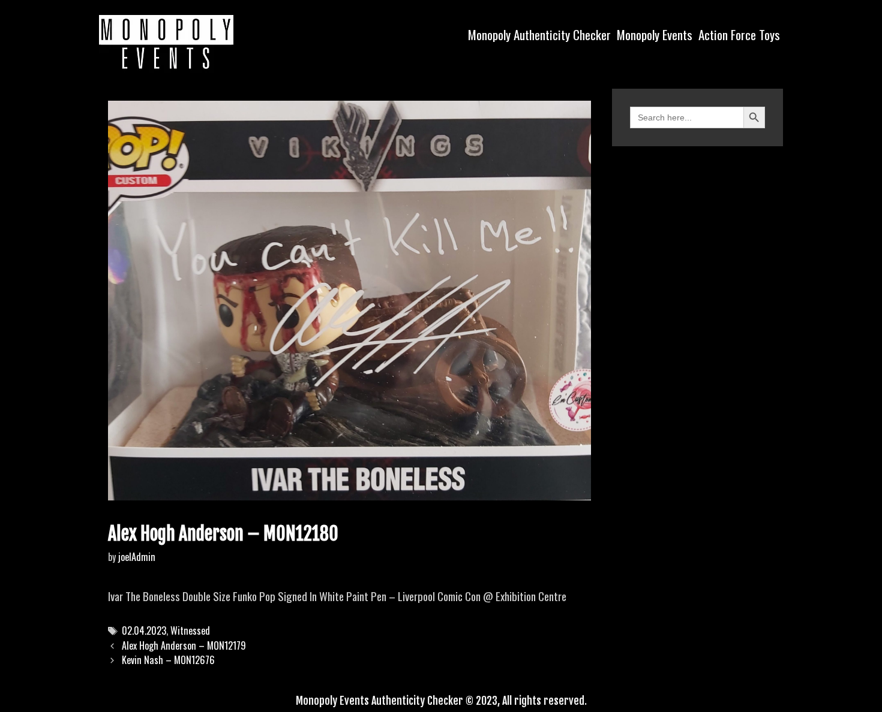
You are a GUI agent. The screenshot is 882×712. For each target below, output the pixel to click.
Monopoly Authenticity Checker (539, 34)
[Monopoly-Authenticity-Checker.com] (166, 42)
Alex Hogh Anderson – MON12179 (184, 645)
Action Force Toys (739, 34)
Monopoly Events (654, 34)
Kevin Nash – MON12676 (168, 660)
